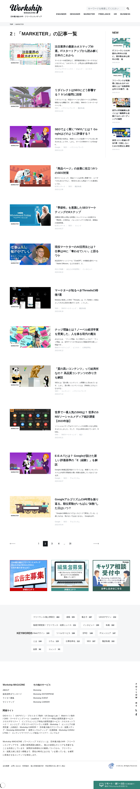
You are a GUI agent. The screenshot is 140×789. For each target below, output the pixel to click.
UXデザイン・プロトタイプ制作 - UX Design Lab (36, 716)
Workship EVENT (40, 698)
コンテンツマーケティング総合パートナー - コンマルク (35, 733)
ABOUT (6, 690)
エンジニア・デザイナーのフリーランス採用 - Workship (34, 724)
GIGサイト (7, 716)
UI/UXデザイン (107, 617)
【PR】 (87, 633)
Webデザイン (41, 633)
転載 (110, 625)
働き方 (87, 617)
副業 (37, 649)
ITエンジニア (108, 633)
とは (37, 641)
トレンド (54, 649)
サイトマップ (8, 702)
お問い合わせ (16, 766)
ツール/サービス (65, 633)
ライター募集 (8, 698)
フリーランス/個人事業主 (46, 617)
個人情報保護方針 (37, 766)
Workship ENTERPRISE (43, 694)
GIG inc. (120, 766)
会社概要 (6, 766)
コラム (54, 641)
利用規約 (25, 766)
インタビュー (91, 625)
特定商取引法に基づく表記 (55, 766)
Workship (37, 690)
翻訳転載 (108, 641)
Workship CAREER (41, 702)
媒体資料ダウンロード (12, 694)
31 (70, 543)
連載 (70, 617)
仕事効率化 (73, 641)
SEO (91, 641)
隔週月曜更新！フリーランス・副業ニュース (54, 625)
